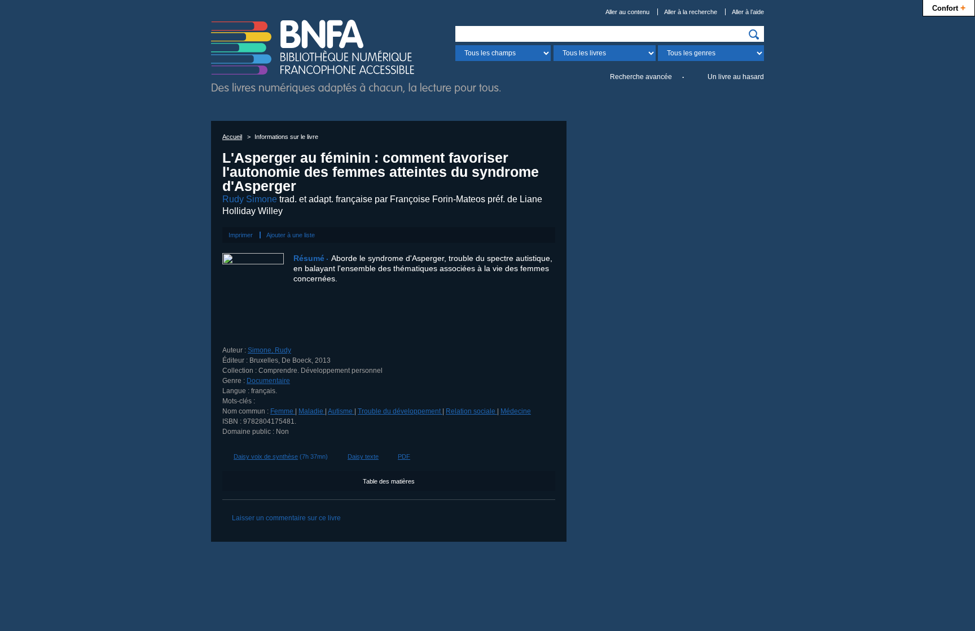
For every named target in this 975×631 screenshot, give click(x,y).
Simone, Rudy (269, 350)
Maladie (311, 411)
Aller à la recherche (690, 11)
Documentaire (268, 381)
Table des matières (389, 481)
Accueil (232, 136)
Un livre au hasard (736, 77)
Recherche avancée (641, 77)
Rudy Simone (249, 199)
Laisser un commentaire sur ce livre (286, 518)
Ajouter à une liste (290, 235)
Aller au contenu (627, 11)
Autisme (341, 411)
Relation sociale (471, 411)
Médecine (515, 411)
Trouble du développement (400, 411)
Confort (948, 7)
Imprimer (241, 235)
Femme (282, 411)
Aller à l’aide (748, 11)
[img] (754, 34)
